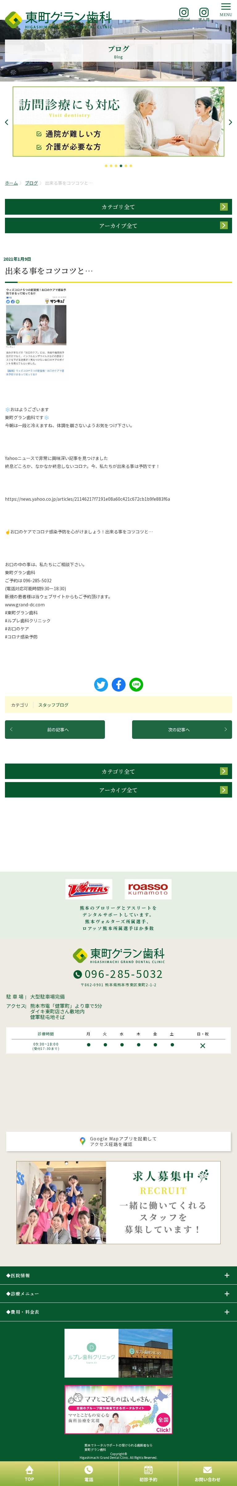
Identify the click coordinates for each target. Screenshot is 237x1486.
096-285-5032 (124, 973)
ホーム (11, 183)
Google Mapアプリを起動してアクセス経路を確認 (123, 1141)
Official (184, 19)
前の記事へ (58, 729)
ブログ (31, 183)
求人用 (204, 19)
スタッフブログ (53, 705)
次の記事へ (179, 729)
